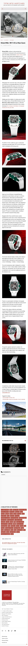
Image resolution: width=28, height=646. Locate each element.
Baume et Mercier (5, 511)
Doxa (8, 515)
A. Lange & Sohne (5, 509)
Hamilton (3, 521)
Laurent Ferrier (4, 523)
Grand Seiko (3, 519)
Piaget (22, 527)
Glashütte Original (22, 517)
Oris (25, 525)
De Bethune (3, 515)
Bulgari (11, 513)
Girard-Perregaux (14, 517)
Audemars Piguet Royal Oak (7, 612)
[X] (5, 631)
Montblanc (13, 525)
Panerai (2, 527)
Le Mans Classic (19, 54)
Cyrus (23, 513)
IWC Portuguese (5, 615)
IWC (14, 521)
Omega (21, 525)
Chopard (19, 513)
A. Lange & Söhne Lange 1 (7, 610)
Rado (2, 529)
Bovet (21, 511)
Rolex (12, 529)
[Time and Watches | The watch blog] (14, 5)
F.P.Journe (17, 515)
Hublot (11, 521)
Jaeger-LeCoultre (20, 521)
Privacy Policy (5, 640)
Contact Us (4, 642)
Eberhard (12, 515)
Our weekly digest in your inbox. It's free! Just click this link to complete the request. (13, 543)
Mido (9, 525)
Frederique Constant (5, 517)
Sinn (24, 529)
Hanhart (7, 521)
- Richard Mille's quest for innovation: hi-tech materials (13, 399)
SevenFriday (19, 529)
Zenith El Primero (5, 625)
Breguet (2, 513)
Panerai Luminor (5, 619)
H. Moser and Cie (18, 519)
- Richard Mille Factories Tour (8, 397)
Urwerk (18, 531)
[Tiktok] (11, 631)
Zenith (12, 534)
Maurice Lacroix (20, 523)
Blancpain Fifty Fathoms (6, 613)
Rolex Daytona (4, 622)
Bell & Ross (12, 511)
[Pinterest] (8, 631)
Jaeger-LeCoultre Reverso (7, 616)
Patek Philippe (17, 527)
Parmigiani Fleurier (9, 527)
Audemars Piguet (22, 509)
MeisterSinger (4, 525)
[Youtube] (15, 631)
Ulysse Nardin (13, 531)
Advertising (4, 636)
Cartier (15, 513)
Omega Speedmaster (6, 618)
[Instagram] (2, 631)
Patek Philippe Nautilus (6, 621)
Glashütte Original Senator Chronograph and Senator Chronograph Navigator (14, 30)
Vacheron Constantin (5, 534)
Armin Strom (15, 509)
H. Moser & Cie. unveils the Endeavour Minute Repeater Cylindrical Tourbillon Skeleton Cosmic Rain (16, 567)
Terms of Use (5, 638)
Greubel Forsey (10, 519)
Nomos (17, 525)
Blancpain (17, 511)
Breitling (7, 513)
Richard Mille (7, 529)
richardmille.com (6, 392)
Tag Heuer (3, 531)
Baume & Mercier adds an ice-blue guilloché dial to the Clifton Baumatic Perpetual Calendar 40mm (15, 575)
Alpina (11, 509)
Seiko (15, 529)
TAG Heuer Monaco (5, 624)
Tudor (7, 531)
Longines (10, 523)
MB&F (14, 523)
